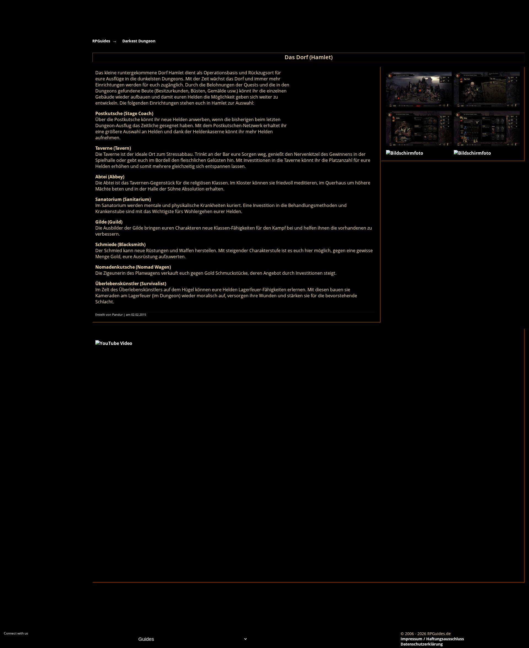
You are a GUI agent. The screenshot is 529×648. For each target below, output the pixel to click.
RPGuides (101, 40)
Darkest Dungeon (138, 40)
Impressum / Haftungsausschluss (432, 638)
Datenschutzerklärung (422, 644)
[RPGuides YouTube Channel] (7, 644)
